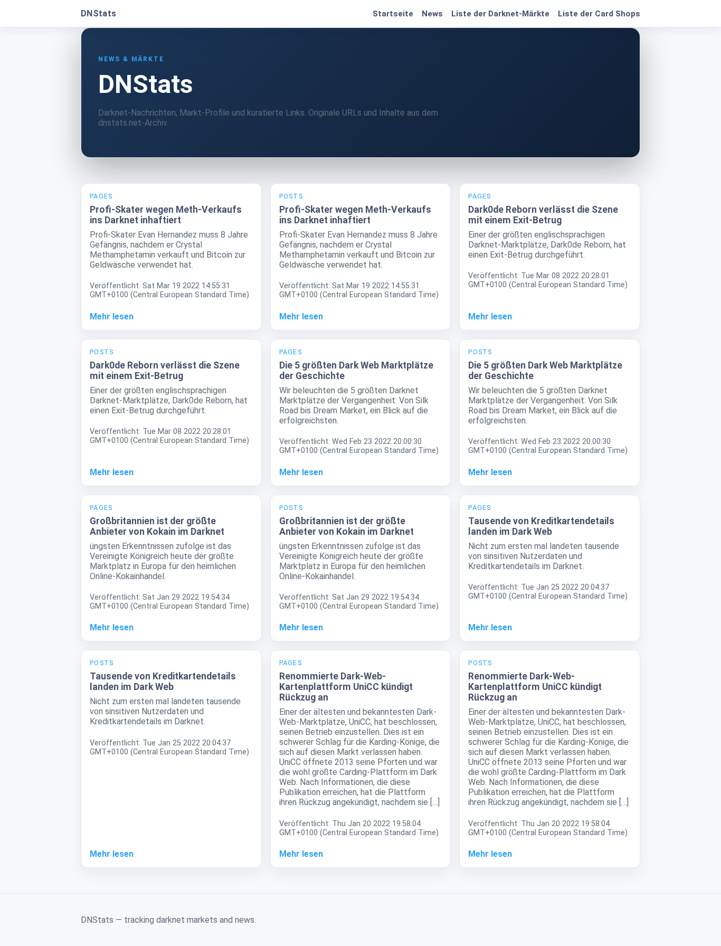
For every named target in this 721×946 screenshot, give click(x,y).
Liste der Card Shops (599, 13)
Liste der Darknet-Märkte (500, 13)
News (432, 13)
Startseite (393, 13)
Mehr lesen (112, 316)
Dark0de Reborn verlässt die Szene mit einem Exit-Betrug (543, 214)
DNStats (98, 13)
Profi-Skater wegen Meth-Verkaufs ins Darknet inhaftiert (166, 214)
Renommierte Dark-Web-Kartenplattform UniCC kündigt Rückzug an (346, 687)
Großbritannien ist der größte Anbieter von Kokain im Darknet (157, 526)
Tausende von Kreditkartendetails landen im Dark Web (541, 526)
